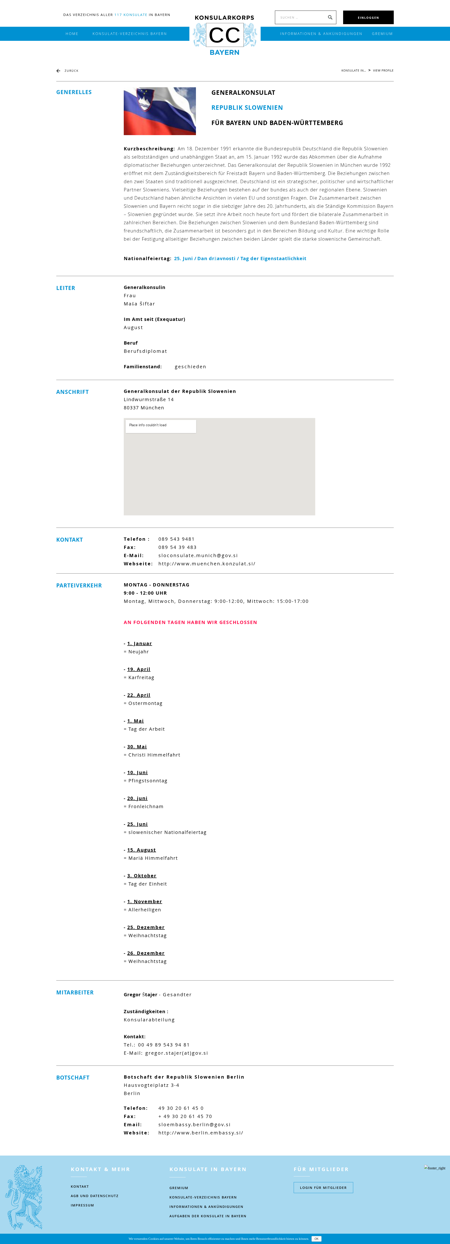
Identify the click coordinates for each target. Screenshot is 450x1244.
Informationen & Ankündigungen (206, 1206)
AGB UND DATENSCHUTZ (95, 1196)
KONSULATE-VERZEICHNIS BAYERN (130, 33)
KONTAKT (80, 1186)
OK (317, 1238)
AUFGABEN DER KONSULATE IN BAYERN (208, 1216)
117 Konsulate (130, 14)
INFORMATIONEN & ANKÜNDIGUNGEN (321, 33)
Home (72, 33)
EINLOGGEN (368, 18)
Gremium (382, 33)
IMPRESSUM (82, 1205)
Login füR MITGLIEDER (323, 1187)
